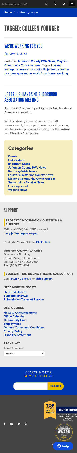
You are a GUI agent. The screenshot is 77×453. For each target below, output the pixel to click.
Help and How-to (15, 292)
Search (55, 386)
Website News (17, 190)
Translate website (14, 348)
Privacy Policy (13, 331)
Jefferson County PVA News (36, 61)
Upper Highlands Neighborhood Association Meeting (30, 97)
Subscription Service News (26, 182)
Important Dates (19, 164)
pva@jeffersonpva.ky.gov (20, 233)
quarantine (24, 73)
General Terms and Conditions (24, 327)
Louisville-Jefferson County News (30, 175)
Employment (12, 324)
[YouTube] (26, 424)
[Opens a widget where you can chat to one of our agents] (63, 446)
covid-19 (40, 69)
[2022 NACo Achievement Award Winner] (55, 433)
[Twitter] (18, 424)
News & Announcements (20, 313)
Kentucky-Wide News (22, 171)
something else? (38, 374)
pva (13, 73)
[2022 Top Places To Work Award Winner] (55, 411)
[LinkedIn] (11, 424)
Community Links (15, 320)
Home (8, 12)
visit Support (44, 279)
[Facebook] (4, 424)
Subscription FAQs (16, 296)
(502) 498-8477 (20, 279)
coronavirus (25, 69)
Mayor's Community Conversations (32, 179)
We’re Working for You (23, 45)
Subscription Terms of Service (24, 299)
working (62, 73)
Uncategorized (18, 186)
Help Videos (16, 160)
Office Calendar (14, 316)
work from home (44, 73)
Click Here (43, 242)
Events (12, 156)
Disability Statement (17, 335)
